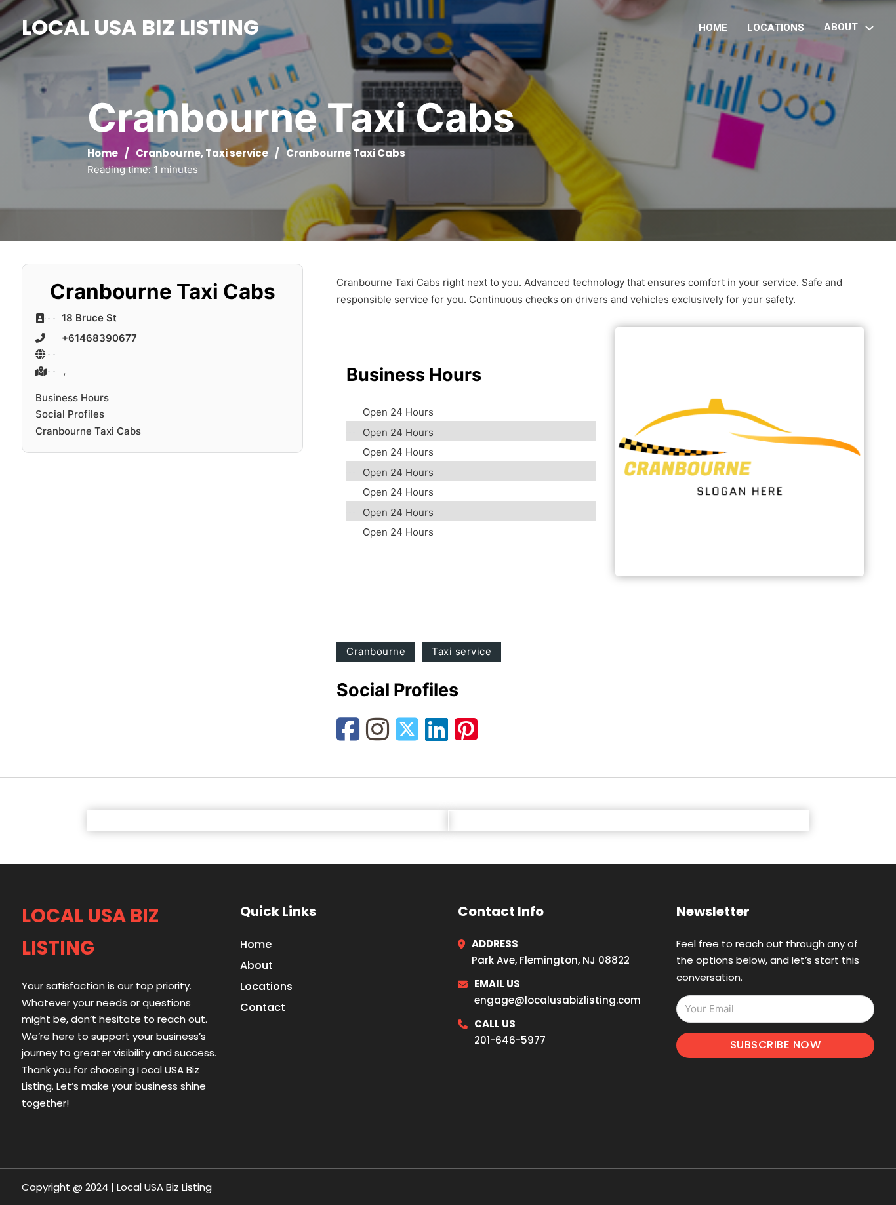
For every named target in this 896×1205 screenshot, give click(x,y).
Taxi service (236, 153)
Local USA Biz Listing (140, 27)
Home (713, 27)
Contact (262, 1007)
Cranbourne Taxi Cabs (88, 431)
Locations (775, 27)
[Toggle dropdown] (869, 28)
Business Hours (72, 397)
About (256, 965)
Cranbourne (168, 153)
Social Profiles (69, 414)
